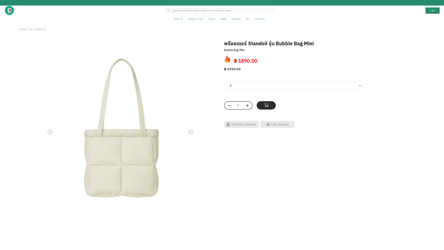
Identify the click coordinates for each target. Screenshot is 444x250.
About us (260, 18)
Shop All (178, 18)
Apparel (236, 18)
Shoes (211, 18)
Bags (223, 18)
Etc (248, 18)
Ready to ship (195, 18)
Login (432, 10)
